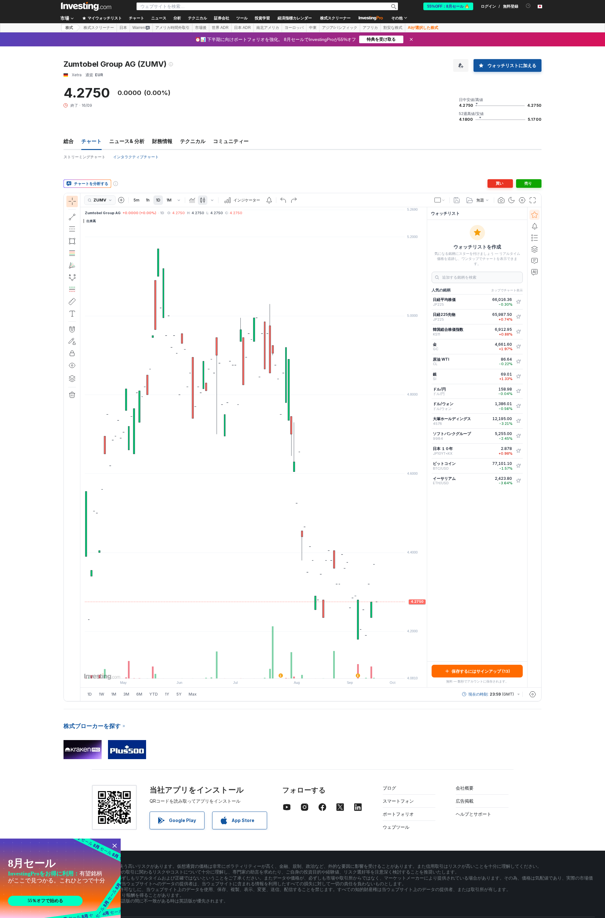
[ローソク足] (202, 200)
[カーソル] (72, 201)
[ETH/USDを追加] (518, 480)
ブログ (389, 788)
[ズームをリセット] (271, 670)
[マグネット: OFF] (72, 329)
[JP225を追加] (518, 301)
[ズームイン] (245, 670)
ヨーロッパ (294, 27)
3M (126, 694)
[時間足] (179, 200)
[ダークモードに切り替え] (511, 200)
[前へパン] (262, 670)
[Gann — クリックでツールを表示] (72, 265)
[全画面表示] (532, 200)
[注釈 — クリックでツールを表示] (72, 313)
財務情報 (162, 141)
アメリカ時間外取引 (172, 27)
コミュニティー (231, 141)
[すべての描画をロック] (72, 353)
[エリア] (192, 200)
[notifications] (528, 6)
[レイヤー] (72, 378)
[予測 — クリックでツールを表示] (72, 289)
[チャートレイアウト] (440, 200)
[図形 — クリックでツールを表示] (72, 241)
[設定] (532, 694)
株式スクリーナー (335, 18)
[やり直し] (294, 200)
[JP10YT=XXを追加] (518, 450)
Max (193, 694)
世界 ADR (220, 27)
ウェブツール (396, 827)
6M (139, 694)
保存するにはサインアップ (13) (481, 671)
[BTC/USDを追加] (518, 465)
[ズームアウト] (236, 670)
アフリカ (370, 27)
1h (148, 200)
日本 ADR (242, 27)
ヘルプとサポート (473, 814)
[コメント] (534, 260)
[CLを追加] (518, 361)
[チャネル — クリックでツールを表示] (72, 229)
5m (136, 200)
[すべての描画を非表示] (72, 365)
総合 (69, 141)
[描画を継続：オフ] (72, 341)
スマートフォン (398, 801)
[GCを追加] (518, 346)
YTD (153, 694)
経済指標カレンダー (295, 18)
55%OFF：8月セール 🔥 (448, 6)
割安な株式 (392, 27)
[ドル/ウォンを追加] (518, 406)
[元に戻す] (283, 200)
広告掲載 (465, 801)
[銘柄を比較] (121, 200)
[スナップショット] (501, 200)
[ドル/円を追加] (518, 391)
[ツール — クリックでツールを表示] (72, 301)
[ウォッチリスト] (534, 215)
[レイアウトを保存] (456, 200)
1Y (167, 694)
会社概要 (465, 788)
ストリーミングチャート (84, 156)
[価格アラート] (269, 200)
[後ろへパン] (254, 670)
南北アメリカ (267, 27)
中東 (313, 27)
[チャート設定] (522, 200)
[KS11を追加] (518, 331)
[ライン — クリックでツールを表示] (72, 217)
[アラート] (534, 226)
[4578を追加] (518, 421)
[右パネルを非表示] (425, 447)
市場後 (200, 27)
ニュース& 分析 (127, 141)
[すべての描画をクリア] (72, 395)
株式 (69, 27)
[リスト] (534, 238)
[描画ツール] (82, 447)
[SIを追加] (518, 376)
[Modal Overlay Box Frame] (60, 878)
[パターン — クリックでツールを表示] (72, 277)
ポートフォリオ (398, 814)
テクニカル (192, 141)
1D (158, 200)
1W (101, 694)
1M (168, 200)
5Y (179, 694)
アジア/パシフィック (339, 27)
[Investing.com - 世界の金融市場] (86, 6)
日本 (123, 27)
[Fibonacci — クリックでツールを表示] (72, 253)
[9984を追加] (518, 436)
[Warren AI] (534, 272)
